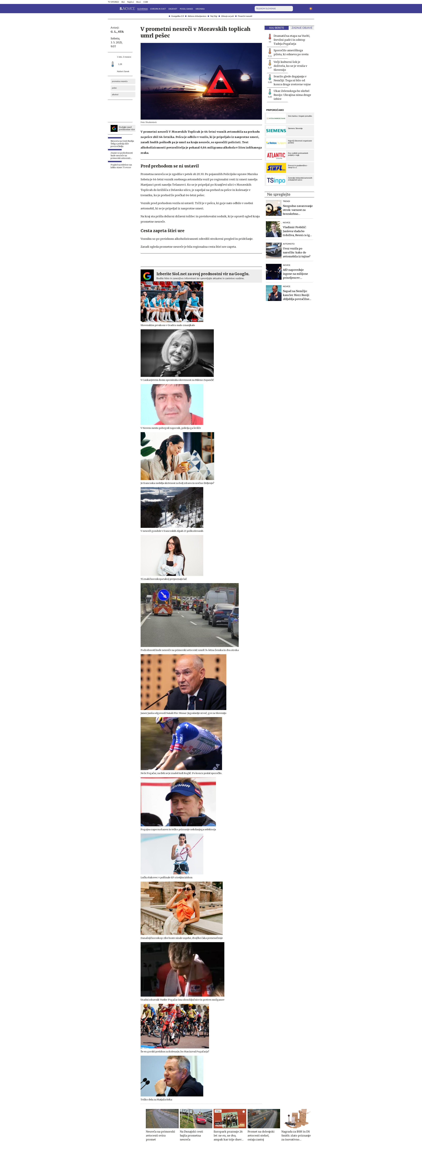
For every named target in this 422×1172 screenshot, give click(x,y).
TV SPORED (113, 2)
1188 (145, 2)
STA (121, 31)
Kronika (200, 9)
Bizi (123, 2)
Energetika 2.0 (177, 16)
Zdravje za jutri (227, 16)
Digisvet (172, 9)
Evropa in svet (158, 9)
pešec (114, 88)
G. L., (114, 31)
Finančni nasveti (245, 16)
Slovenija (142, 9)
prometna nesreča (119, 81)
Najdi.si (130, 2)
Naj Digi (213, 16)
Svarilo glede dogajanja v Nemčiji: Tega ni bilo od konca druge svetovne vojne (292, 80)
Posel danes (186, 9)
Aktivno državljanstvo (197, 16)
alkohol (115, 95)
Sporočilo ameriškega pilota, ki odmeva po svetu (291, 52)
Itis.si (138, 2)
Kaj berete (276, 28)
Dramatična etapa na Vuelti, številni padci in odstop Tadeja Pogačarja (292, 39)
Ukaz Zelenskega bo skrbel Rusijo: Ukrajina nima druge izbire (292, 94)
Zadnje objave (302, 28)
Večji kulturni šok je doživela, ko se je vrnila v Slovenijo (290, 65)
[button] (110, 9)
